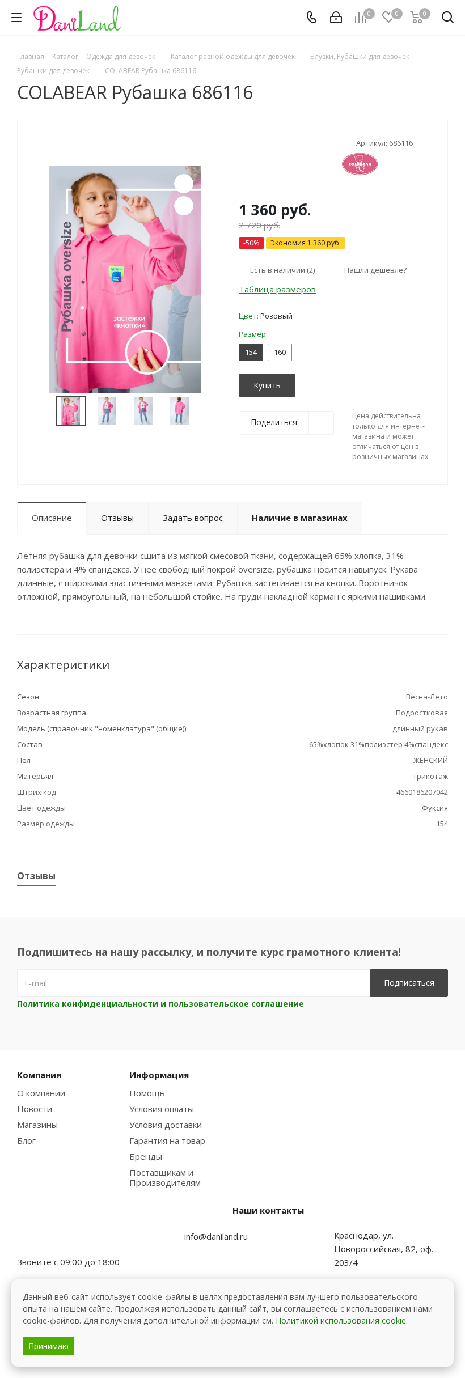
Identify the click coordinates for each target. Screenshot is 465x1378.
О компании (41, 1093)
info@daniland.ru (216, 1236)
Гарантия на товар (167, 1140)
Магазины (37, 1124)
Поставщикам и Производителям (165, 1177)
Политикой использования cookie (341, 1320)
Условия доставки (165, 1124)
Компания (39, 1074)
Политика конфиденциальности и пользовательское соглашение (160, 1003)
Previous (42, 411)
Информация (159, 1074)
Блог (26, 1140)
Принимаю (48, 1346)
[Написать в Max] (54, 1239)
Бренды (145, 1156)
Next (208, 411)
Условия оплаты (161, 1108)
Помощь (147, 1093)
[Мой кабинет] (336, 17)
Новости (34, 1108)
